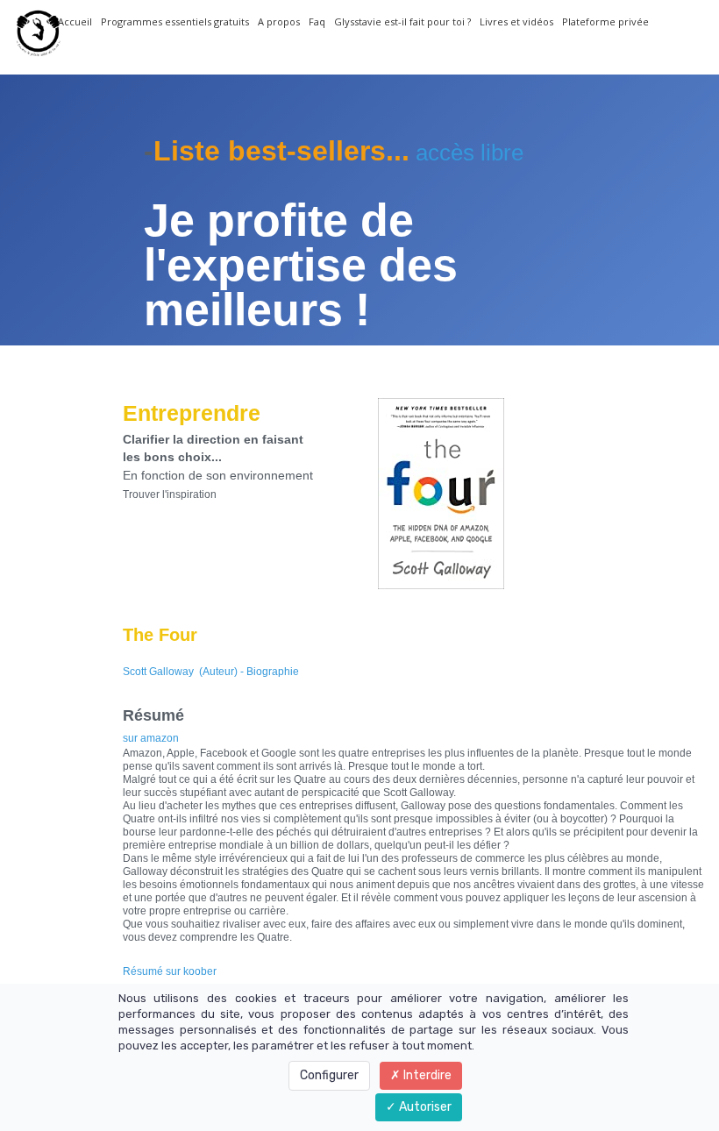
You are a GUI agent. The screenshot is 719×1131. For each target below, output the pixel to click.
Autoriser (424, 1106)
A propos (279, 21)
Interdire (426, 1075)
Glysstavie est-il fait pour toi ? (402, 21)
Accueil (75, 21)
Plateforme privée (605, 21)
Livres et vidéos (516, 21)
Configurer (329, 1075)
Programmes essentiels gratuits (175, 21)
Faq (317, 21)
